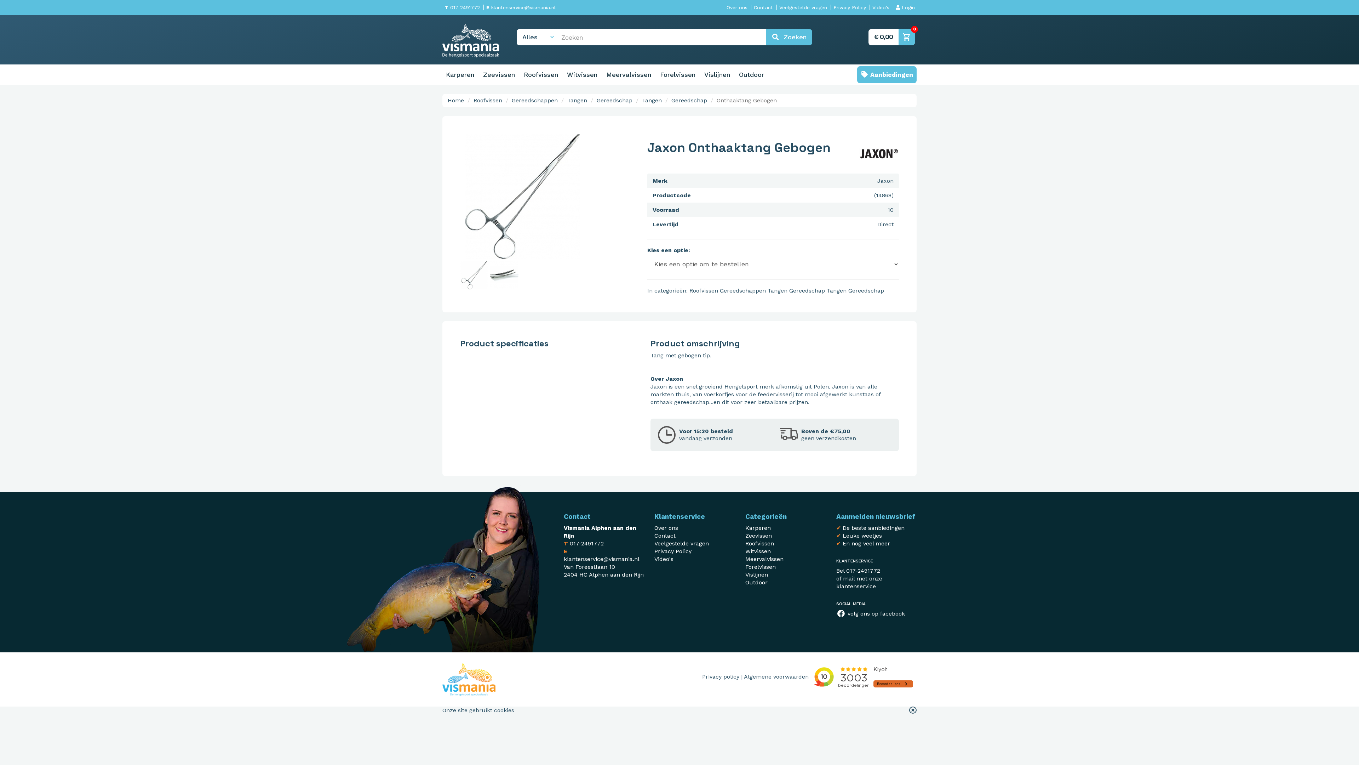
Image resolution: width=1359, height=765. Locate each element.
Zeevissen (499, 74)
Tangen (577, 100)
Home (456, 100)
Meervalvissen (628, 74)
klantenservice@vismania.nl (521, 7)
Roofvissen (541, 74)
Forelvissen (677, 74)
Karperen (460, 74)
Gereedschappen (535, 100)
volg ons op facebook (875, 613)
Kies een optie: (668, 250)
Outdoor (751, 74)
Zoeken (793, 37)
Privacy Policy (849, 7)
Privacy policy (720, 676)
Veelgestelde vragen (803, 7)
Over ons (737, 7)
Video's (880, 7)
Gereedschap (614, 100)
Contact (763, 7)
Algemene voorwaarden (776, 676)
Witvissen (582, 74)
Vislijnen (717, 74)
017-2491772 (462, 7)
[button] (913, 710)
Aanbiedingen (890, 74)
